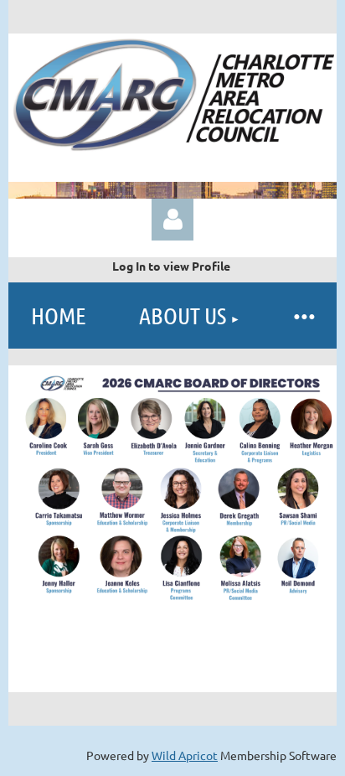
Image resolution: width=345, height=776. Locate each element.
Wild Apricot (185, 755)
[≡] (303, 315)
